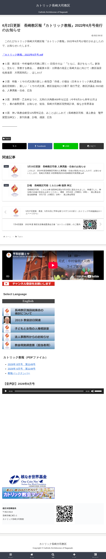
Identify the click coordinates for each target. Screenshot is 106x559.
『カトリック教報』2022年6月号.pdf (22, 54)
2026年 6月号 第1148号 (21, 368)
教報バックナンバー (19, 373)
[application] (53, 391)
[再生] (5, 391)
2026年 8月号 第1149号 (21, 364)
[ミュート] (92, 391)
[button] (91, 146)
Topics (7, 139)
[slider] (98, 390)
